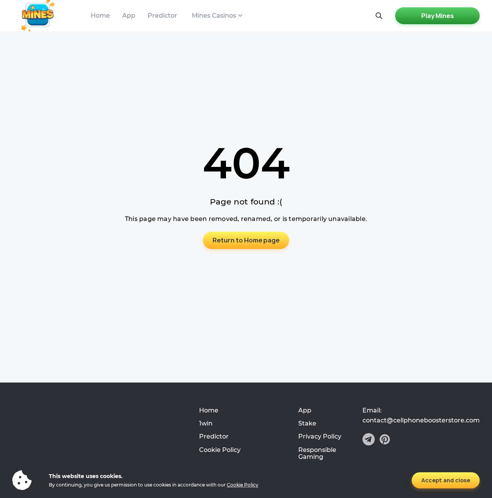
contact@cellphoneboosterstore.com (421, 420)
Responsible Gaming (317, 453)
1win (206, 423)
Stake (307, 423)
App (128, 15)
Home (100, 15)
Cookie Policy (220, 449)
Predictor (162, 15)
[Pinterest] (385, 440)
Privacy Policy (319, 436)
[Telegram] (368, 440)
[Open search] (379, 16)
